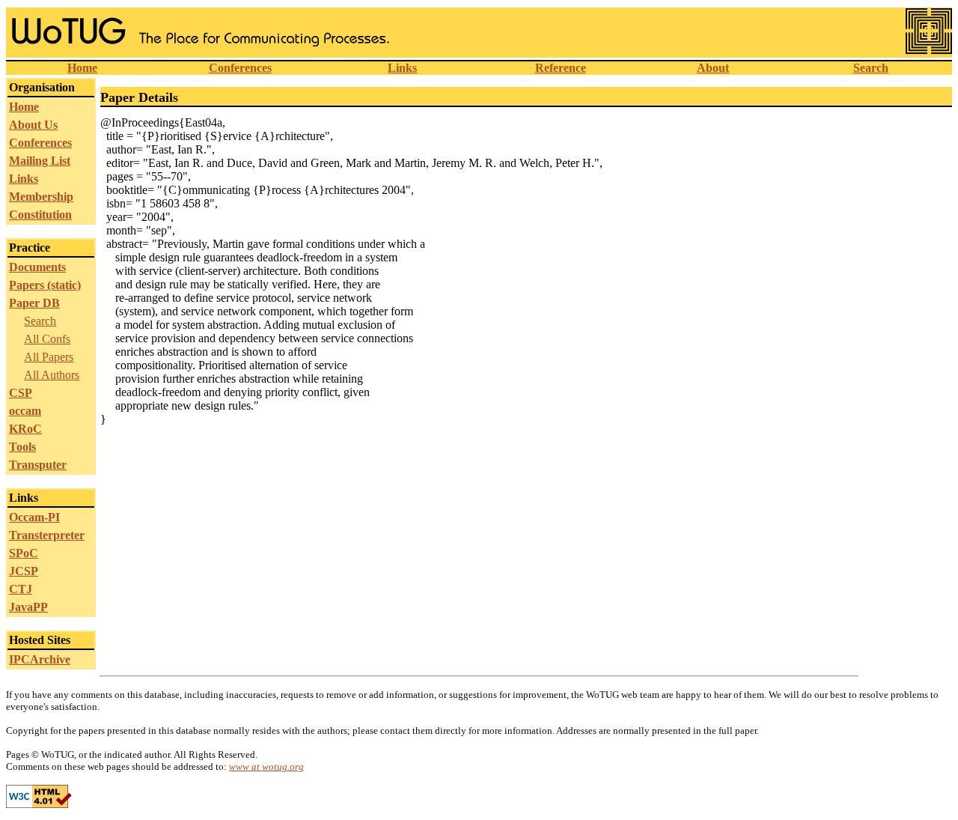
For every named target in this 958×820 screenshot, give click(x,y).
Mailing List (39, 160)
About (713, 67)
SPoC (23, 553)
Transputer (38, 464)
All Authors (51, 374)
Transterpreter (47, 535)
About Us (33, 124)
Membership (41, 196)
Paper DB (34, 303)
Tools (22, 446)
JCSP (23, 571)
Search (870, 67)
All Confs (47, 338)
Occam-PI (34, 517)
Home (82, 67)
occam (25, 410)
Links (402, 67)
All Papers (48, 356)
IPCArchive (39, 659)
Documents (37, 267)
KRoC (25, 428)
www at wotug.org (266, 766)
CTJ (20, 589)
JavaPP (28, 607)
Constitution (40, 214)
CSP (20, 392)
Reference (560, 67)
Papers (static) (45, 285)
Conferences (240, 67)
